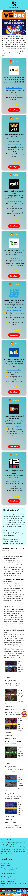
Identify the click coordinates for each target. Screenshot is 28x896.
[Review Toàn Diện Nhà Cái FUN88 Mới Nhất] (11, 781)
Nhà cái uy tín (5, 863)
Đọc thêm (16, 685)
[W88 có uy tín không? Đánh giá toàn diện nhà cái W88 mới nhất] (11, 666)
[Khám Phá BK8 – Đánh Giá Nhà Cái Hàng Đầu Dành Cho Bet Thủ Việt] (11, 808)
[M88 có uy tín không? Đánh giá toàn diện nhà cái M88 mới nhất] (11, 695)
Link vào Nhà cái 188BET (14, 427)
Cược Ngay (14, 110)
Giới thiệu (4, 853)
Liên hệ (10, 853)
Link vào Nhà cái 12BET (14, 481)
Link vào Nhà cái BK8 (14, 370)
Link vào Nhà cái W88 (14, 145)
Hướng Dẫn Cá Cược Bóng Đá (10, 868)
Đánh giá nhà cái (6, 865)
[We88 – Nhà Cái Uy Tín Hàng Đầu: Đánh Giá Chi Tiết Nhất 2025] (11, 723)
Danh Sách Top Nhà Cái (8, 870)
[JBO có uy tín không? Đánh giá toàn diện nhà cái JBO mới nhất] (11, 752)
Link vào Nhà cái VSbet (14, 88)
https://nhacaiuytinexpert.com (16, 877)
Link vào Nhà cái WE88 (14, 201)
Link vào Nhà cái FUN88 (14, 310)
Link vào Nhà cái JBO (14, 258)
